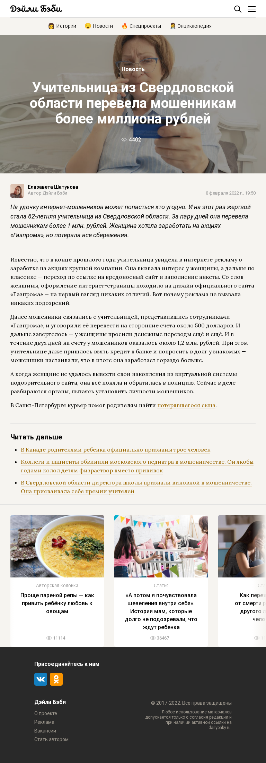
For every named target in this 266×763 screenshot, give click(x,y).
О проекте (45, 713)
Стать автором (51, 739)
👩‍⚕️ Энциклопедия (190, 25)
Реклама (44, 722)
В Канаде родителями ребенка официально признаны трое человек (115, 449)
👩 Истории (62, 25)
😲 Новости (99, 25)
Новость (133, 69)
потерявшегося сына (186, 405)
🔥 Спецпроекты (141, 25)
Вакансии (45, 731)
